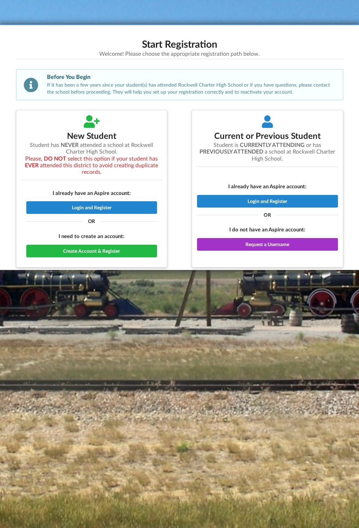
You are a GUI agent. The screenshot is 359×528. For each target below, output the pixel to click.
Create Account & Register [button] (91, 251)
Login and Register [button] (91, 207)
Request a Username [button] (267, 244)
